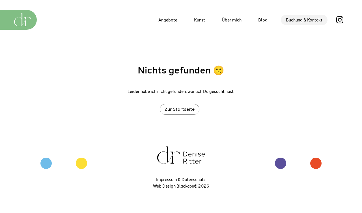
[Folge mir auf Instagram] (339, 19)
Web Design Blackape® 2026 (181, 186)
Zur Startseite (180, 109)
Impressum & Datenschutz (181, 179)
